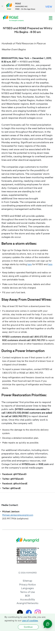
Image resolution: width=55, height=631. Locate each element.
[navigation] (50, 18)
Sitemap (27, 580)
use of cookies (30, 620)
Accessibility (27, 599)
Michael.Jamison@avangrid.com (17, 515)
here (29, 264)
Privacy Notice (27, 584)
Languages (27, 588)
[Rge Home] (14, 17)
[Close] (2, 6)
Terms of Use (27, 591)
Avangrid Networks (27, 603)
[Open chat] (47, 624)
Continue (28, 627)
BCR (27, 595)
